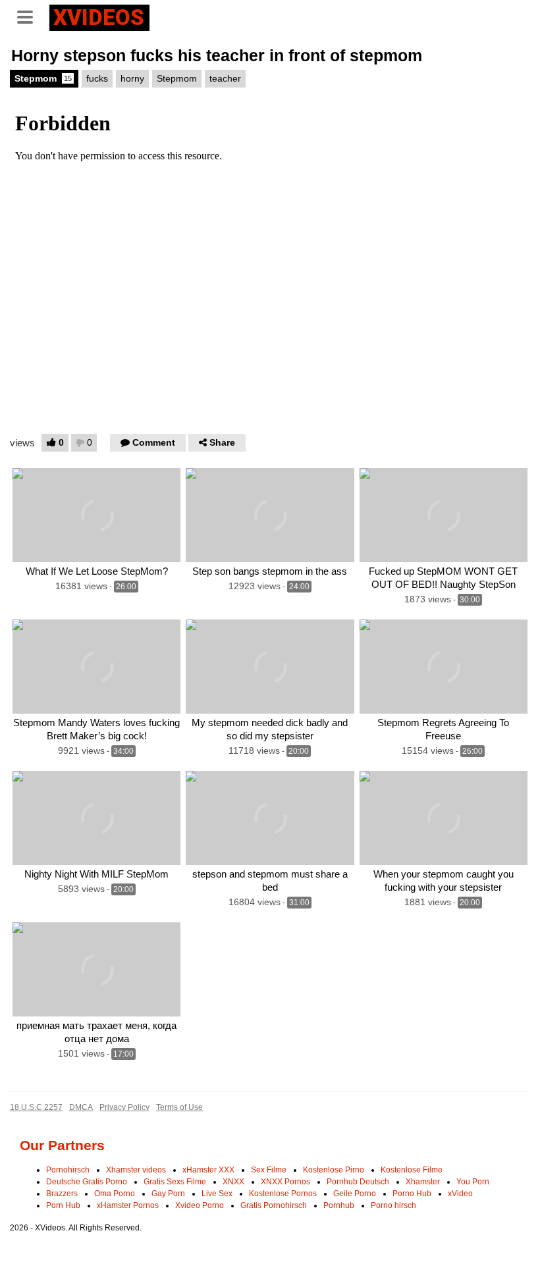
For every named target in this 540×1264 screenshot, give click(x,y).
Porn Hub (63, 1205)
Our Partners (62, 1145)
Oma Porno (114, 1193)
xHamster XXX (208, 1169)
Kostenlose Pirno (333, 1169)
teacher (225, 78)
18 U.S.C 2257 (36, 1107)
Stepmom (43, 78)
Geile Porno (354, 1193)
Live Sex (217, 1193)
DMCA (81, 1107)
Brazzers (62, 1193)
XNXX (233, 1181)
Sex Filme (268, 1169)
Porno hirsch (393, 1205)
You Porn (472, 1181)
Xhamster (423, 1181)
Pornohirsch (68, 1169)
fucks (97, 78)
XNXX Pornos (285, 1181)
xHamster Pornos (128, 1205)
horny (132, 78)
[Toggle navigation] (29, 16)
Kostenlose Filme (412, 1169)
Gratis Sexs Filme (175, 1181)
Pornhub (338, 1205)
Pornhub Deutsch (358, 1181)
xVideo (460, 1193)
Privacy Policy (124, 1107)
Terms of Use (179, 1107)
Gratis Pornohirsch (273, 1205)
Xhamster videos (136, 1169)
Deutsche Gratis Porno (86, 1181)
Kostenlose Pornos (283, 1193)
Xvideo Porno (199, 1205)
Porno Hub (411, 1193)
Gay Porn (168, 1193)
